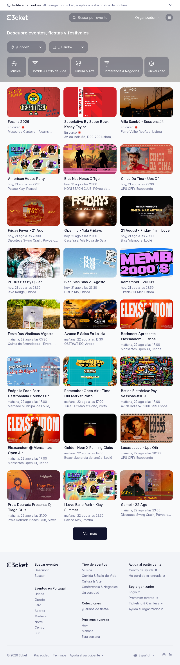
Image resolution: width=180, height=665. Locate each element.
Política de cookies (113, 5)
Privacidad (41, 655)
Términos (59, 655)
